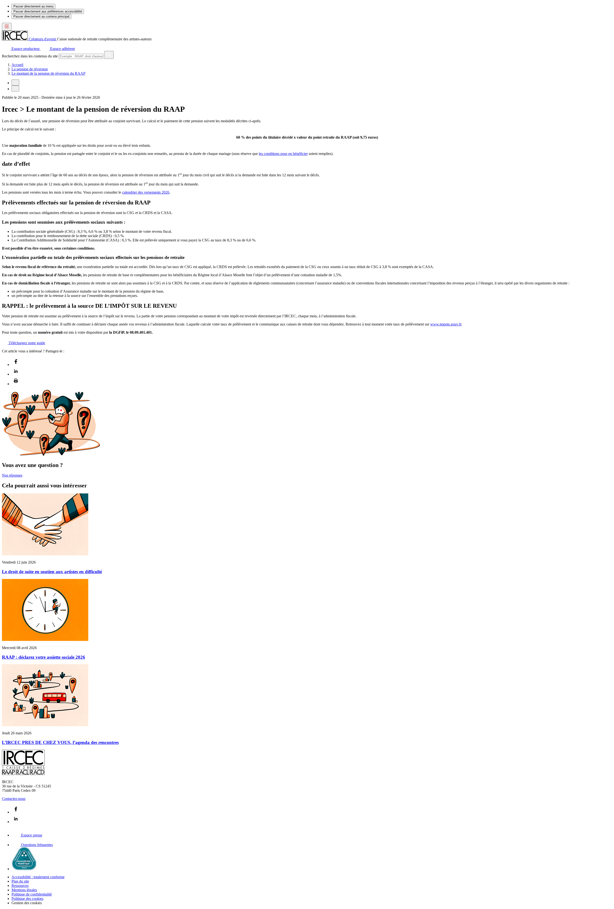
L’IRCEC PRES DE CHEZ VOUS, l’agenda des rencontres (60, 742)
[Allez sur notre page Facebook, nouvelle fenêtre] (16, 812)
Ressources (20, 886)
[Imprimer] (16, 384)
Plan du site (20, 881)
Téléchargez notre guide (26, 343)
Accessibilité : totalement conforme (38, 877)
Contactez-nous (13, 799)
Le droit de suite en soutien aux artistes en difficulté (52, 571)
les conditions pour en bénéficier (283, 154)
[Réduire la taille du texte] (15, 83)
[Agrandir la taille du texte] (15, 89)
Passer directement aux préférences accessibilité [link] (47, 11)
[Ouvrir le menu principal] (7, 27)
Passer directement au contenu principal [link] (41, 16)
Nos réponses (12, 475)
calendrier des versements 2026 (145, 192)
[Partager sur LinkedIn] (16, 374)
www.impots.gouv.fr (445, 324)
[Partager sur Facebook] (16, 364)
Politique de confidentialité (32, 894)
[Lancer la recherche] (109, 55)
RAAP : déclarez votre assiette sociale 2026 (43, 657)
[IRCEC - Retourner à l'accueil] (23, 774)
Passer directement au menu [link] (33, 6)
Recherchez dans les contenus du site (30, 56)
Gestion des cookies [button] (27, 903)
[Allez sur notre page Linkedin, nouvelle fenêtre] (16, 822)
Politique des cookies (27, 899)
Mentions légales (24, 890)
